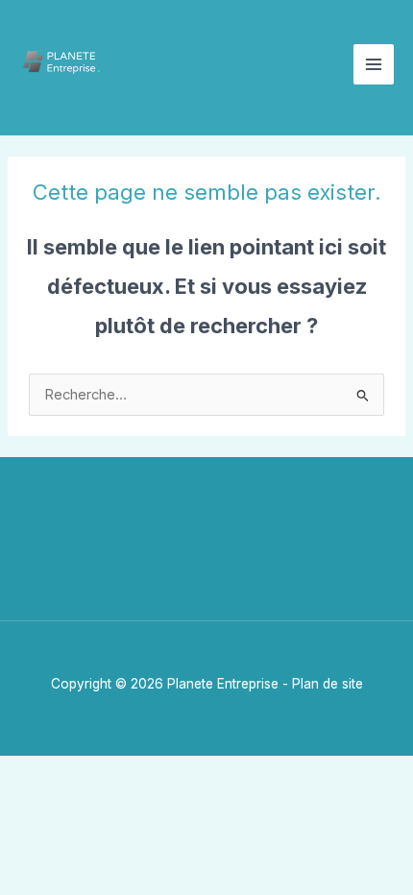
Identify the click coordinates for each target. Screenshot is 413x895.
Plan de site (327, 683)
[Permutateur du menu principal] (373, 64)
